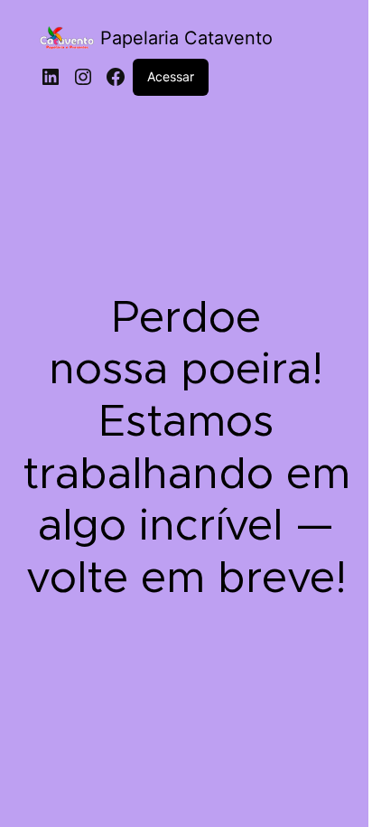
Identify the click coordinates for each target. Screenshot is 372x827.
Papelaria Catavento (186, 38)
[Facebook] (115, 77)
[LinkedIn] (50, 77)
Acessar (170, 76)
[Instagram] (83, 77)
